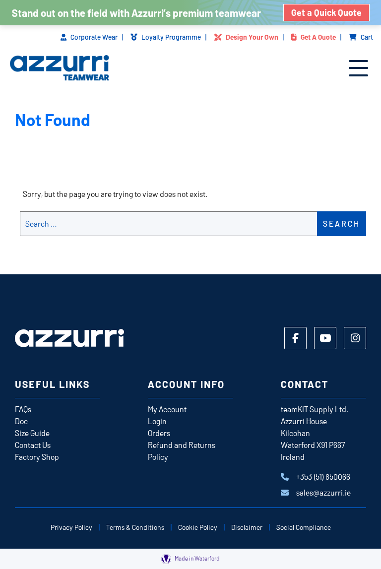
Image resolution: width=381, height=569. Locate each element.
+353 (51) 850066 (323, 476)
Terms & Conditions (135, 527)
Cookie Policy (197, 527)
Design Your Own (252, 37)
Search (341, 223)
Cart (367, 37)
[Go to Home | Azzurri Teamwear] (59, 68)
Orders (159, 433)
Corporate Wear (94, 37)
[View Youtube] (325, 338)
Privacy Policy (71, 527)
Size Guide (32, 433)
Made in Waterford (197, 558)
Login (157, 421)
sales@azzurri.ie (323, 492)
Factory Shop (37, 456)
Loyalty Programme (171, 37)
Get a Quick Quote (326, 12)
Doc (21, 421)
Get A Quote (318, 37)
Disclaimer (246, 527)
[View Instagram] (355, 338)
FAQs (23, 409)
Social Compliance (303, 527)
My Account (167, 409)
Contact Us (33, 444)
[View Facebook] (295, 338)
